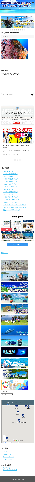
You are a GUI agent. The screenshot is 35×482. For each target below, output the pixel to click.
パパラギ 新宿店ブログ (10, 176)
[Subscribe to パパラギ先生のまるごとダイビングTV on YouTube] (18, 123)
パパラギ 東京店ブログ (10, 171)
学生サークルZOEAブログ (11, 210)
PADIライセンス (8, 468)
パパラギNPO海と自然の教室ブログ (14, 207)
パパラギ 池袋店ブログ (10, 174)
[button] (3, 141)
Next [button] (32, 21)
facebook (4, 253)
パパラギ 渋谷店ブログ (10, 197)
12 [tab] (26, 29)
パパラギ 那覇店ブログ (10, 192)
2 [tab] (6, 29)
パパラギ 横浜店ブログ (10, 179)
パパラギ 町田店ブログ (10, 181)
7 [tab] (16, 29)
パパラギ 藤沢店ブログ (10, 184)
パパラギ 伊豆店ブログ (10, 189)
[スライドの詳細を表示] (17, 22)
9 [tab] (20, 29)
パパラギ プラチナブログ (11, 202)
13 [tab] (28, 29)
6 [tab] (14, 29)
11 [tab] (24, 29)
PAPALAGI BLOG (19, 479)
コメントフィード (8, 457)
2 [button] (17, 160)
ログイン (6, 451)
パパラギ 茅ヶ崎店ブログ (11, 199)
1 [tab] (4, 29)
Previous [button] (3, 21)
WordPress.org (7, 459)
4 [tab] (10, 29)
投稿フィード (7, 454)
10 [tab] (22, 29)
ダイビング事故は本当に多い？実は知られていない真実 (17, 145)
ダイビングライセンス (10, 470)
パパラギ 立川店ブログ (10, 187)
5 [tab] (12, 29)
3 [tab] (8, 29)
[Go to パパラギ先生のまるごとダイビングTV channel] (17, 108)
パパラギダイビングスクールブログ (14, 205)
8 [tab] (18, 29)
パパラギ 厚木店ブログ (10, 194)
